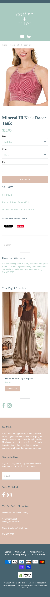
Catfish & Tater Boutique (19, 582)
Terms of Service (38, 554)
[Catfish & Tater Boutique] (25, 29)
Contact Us (20, 551)
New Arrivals (14, 219)
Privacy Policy (35, 551)
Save (21, 226)
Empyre (34, 585)
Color (4, 149)
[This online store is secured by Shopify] (25, 577)
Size (4, 136)
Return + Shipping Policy (15, 554)
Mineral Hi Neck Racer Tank (21, 45)
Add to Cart (25, 179)
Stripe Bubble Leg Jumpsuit (19, 378)
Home (4, 45)
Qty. (4, 162)
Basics (5, 219)
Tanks (24, 219)
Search (8, 551)
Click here (23, 528)
